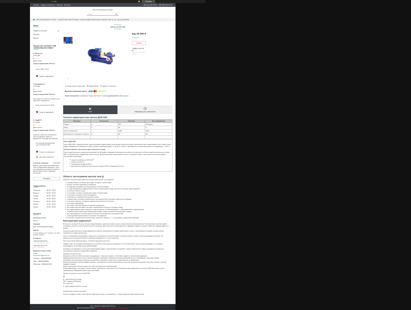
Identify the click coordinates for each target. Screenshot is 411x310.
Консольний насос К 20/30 (45, 105)
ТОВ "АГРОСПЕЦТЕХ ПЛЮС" (46, 19)
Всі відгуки (46, 178)
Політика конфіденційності (120, 308)
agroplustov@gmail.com (41, 255)
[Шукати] (116, 14)
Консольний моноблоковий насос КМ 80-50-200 (45, 144)
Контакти (67, 5)
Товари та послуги (47, 5)
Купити (138, 43)
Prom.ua (113, 306)
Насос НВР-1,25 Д (42, 69)
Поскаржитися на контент (103, 308)
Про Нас (60, 5)
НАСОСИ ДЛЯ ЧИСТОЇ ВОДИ (68, 19)
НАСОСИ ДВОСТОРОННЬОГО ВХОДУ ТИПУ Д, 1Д (98, 19)
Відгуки (36, 38)
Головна (36, 5)
